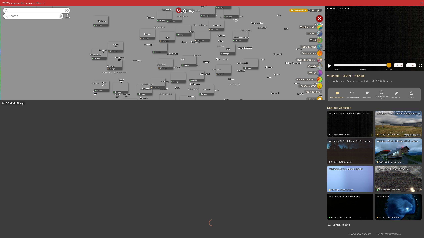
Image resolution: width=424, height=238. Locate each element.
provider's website (359, 81)
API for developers (391, 233)
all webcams (337, 81)
